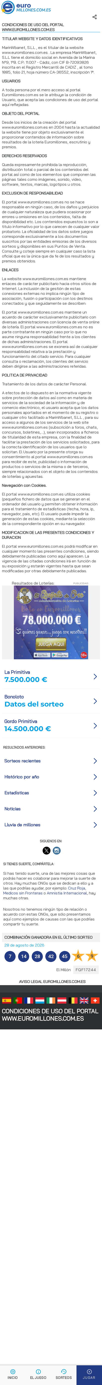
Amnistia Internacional (67, 892)
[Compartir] (95, 17)
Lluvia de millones (22, 825)
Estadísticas (16, 793)
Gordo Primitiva (20, 721)
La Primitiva (17, 672)
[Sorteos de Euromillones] (63, 1375)
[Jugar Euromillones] (89, 1375)
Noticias (12, 809)
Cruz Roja (76, 888)
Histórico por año (21, 777)
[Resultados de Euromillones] (13, 1375)
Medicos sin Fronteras (23, 892)
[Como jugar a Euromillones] (38, 1375)
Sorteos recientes (22, 761)
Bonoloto (14, 697)
